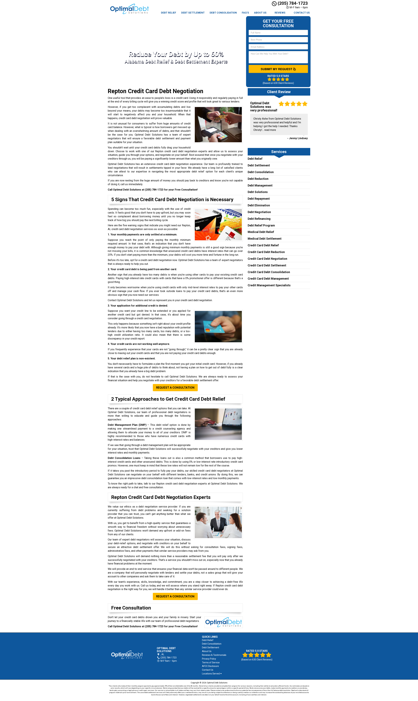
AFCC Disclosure (210, 666)
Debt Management (260, 185)
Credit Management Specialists (269, 285)
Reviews (280, 12)
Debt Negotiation (259, 212)
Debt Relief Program (261, 225)
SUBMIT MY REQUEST (277, 69)
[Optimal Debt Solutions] (127, 654)
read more (270, 129)
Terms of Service (211, 662)
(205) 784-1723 (292, 3)
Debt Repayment (259, 198)
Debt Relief (168, 12)
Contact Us (302, 12)
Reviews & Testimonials (214, 655)
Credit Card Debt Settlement (267, 265)
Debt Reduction (258, 178)
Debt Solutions (258, 192)
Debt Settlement (193, 12)
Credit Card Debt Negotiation (267, 258)
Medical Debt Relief (261, 232)
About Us (260, 12)
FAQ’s (245, 12)
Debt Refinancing (259, 218)
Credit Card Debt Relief (263, 245)
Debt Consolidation (223, 12)
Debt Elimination (259, 205)
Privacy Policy (209, 658)
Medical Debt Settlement (264, 238)
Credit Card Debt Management (268, 278)
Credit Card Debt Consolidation (269, 272)
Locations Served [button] (211, 673)
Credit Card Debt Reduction (266, 252)
